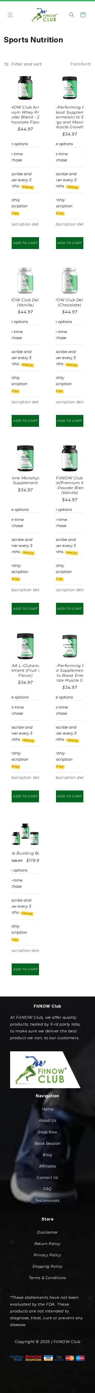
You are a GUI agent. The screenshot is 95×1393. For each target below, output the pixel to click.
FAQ (47, 1189)
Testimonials (47, 1200)
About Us (47, 1120)
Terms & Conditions (47, 1278)
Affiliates (47, 1166)
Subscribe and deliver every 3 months (18, 180)
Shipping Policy (47, 1266)
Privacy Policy (47, 1255)
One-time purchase (13, 157)
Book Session (47, 1143)
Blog (47, 1155)
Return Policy (47, 1243)
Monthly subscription (16, 206)
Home (47, 1109)
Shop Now (47, 1132)
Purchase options (56, 143)
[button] (10, 14)
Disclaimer (47, 1232)
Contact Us (47, 1177)
